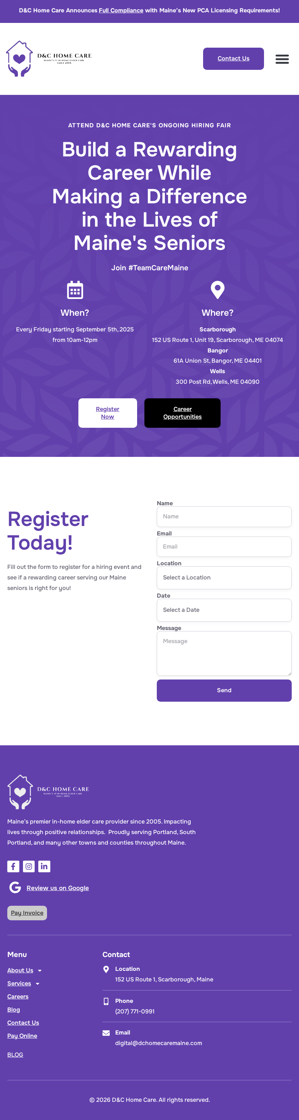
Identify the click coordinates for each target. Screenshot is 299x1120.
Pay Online (22, 1036)
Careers (17, 996)
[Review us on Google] (15, 887)
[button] (282, 59)
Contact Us (23, 1023)
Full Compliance (121, 10)
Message (169, 628)
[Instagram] (29, 867)
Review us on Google (58, 888)
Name (165, 503)
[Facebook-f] (13, 867)
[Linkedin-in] (44, 867)
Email (164, 534)
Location (169, 563)
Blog (13, 1009)
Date (163, 596)
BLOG (15, 1055)
